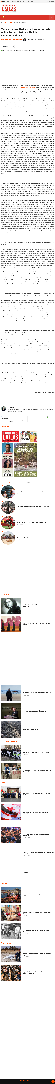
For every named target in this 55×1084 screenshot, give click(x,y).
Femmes (24, 768)
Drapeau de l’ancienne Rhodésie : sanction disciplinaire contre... (33, 507)
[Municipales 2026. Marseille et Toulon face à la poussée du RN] (11, 835)
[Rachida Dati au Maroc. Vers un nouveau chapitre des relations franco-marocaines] (11, 872)
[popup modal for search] (51, 17)
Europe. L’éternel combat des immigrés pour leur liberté (37, 692)
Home (4, 22)
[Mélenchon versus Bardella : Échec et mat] (11, 711)
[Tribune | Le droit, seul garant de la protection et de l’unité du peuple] (11, 812)
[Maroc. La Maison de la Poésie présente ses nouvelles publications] (11, 853)
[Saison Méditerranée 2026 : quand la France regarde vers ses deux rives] (11, 895)
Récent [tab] (10, 482)
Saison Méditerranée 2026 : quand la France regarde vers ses (38, 894)
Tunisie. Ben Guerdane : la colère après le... (29, 538)
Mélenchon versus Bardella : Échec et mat (35, 711)
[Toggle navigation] (3, 17)
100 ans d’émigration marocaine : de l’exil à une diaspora (36, 931)
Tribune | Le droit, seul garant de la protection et (37, 812)
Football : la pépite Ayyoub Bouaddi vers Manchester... (32, 522)
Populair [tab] (28, 482)
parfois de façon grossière (27, 87)
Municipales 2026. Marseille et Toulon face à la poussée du (36, 835)
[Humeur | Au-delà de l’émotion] (11, 729)
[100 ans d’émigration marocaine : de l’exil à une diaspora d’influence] (11, 931)
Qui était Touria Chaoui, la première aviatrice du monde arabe (36, 605)
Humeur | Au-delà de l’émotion (31, 729)
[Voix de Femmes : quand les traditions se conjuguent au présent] (11, 913)
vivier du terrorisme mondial (32, 118)
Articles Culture (27, 603)
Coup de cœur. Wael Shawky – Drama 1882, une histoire (36, 623)
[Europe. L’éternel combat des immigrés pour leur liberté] (11, 693)
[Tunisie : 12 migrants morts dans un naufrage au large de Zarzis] (11, 954)
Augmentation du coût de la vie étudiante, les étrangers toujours (36, 972)
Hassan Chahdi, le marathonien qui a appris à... (30, 492)
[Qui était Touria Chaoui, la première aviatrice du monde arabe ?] (11, 606)
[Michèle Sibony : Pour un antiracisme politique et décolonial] (11, 771)
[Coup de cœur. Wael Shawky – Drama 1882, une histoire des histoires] (11, 624)
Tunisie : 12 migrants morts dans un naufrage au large (37, 954)
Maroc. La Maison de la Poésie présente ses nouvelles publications (38, 853)
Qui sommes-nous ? (25, 1080)
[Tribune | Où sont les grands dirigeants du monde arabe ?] (11, 794)
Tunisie (19, 39)
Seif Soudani (30, 39)
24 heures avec (26, 869)
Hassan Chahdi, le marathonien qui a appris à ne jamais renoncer (20, 1)
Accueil (10, 22)
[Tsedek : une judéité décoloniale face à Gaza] (11, 753)
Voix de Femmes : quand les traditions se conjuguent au (38, 913)
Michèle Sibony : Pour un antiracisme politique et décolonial (37, 770)
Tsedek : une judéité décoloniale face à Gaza (36, 752)
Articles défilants (11, 39)
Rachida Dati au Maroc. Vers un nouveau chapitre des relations (38, 871)
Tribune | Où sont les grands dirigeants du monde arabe (37, 793)
